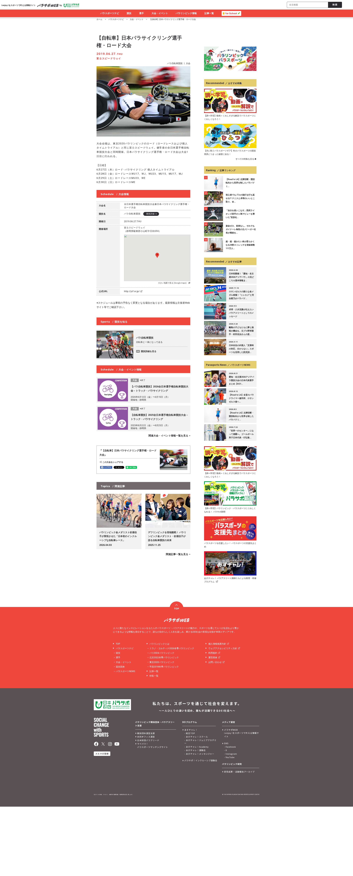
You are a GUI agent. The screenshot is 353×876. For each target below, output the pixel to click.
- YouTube (229, 757)
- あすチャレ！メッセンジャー (199, 753)
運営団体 (212, 657)
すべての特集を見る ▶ (246, 159)
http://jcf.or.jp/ (132, 291)
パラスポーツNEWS (125, 671)
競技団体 (120, 666)
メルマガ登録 (102, 753)
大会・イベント (136, 19)
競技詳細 (150, 214)
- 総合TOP (189, 733)
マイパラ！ (142, 743)
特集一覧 (153, 676)
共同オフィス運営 (146, 736)
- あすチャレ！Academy (196, 746)
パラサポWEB (231, 729)
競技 (118, 653)
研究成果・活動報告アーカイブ (239, 771)
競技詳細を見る (148, 351)
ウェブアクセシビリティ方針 (222, 648)
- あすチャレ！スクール (196, 736)
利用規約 (212, 653)
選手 (118, 657)
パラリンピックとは (159, 644)
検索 (335, 4)
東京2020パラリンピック (161, 662)
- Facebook (230, 746)
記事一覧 (153, 671)
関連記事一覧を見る (177, 554)
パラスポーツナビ (116, 19)
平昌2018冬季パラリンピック (164, 666)
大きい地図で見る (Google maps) (172, 283)
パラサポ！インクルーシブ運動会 (200, 760)
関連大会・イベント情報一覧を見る (168, 435)
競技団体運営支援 (146, 733)
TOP (118, 644)
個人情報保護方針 (217, 644)
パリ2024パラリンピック (161, 653)
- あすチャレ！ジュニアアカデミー (200, 742)
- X (225, 750)
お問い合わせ (215, 662)
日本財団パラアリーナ (148, 740)
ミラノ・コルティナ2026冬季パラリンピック (171, 648)
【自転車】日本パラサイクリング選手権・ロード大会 (172, 19)
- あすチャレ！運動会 (195, 750)
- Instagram (230, 753)
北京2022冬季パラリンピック (164, 657)
